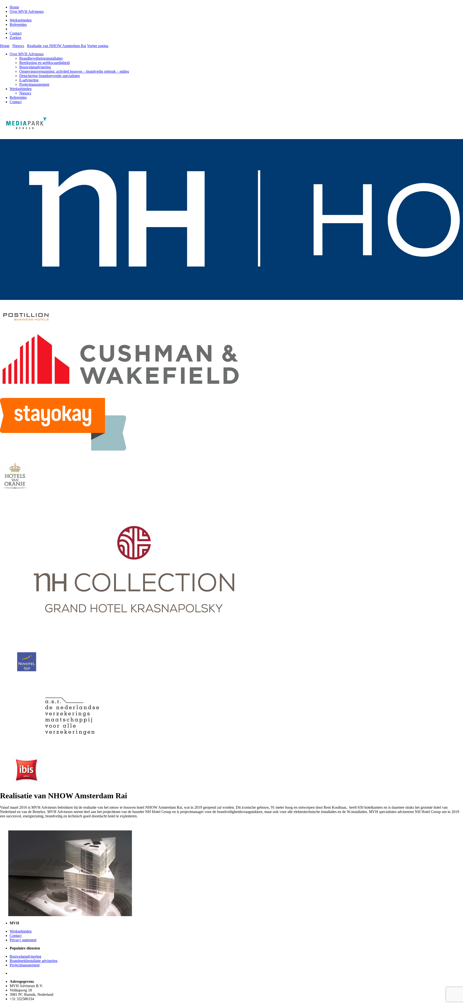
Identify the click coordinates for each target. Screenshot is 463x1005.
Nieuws (25, 93)
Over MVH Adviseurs (27, 11)
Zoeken (15, 37)
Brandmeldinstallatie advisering (33, 961)
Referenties (18, 24)
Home (14, 7)
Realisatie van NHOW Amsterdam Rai (56, 46)
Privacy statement (23, 940)
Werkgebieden (21, 20)
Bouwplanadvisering (35, 67)
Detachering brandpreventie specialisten (49, 76)
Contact (15, 33)
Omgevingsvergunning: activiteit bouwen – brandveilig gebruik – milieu (74, 71)
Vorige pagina (97, 46)
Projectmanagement (34, 84)
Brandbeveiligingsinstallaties (41, 58)
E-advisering (29, 80)
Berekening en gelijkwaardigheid (44, 63)
